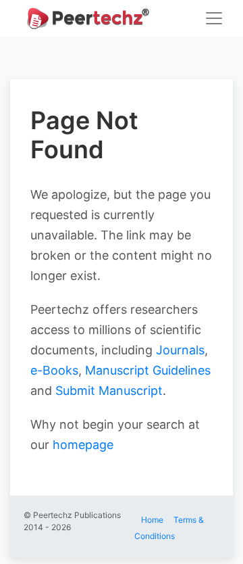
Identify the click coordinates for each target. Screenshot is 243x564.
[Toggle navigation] (214, 18)
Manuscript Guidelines (148, 370)
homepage (83, 445)
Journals (180, 350)
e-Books (54, 370)
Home (152, 520)
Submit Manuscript (109, 390)
